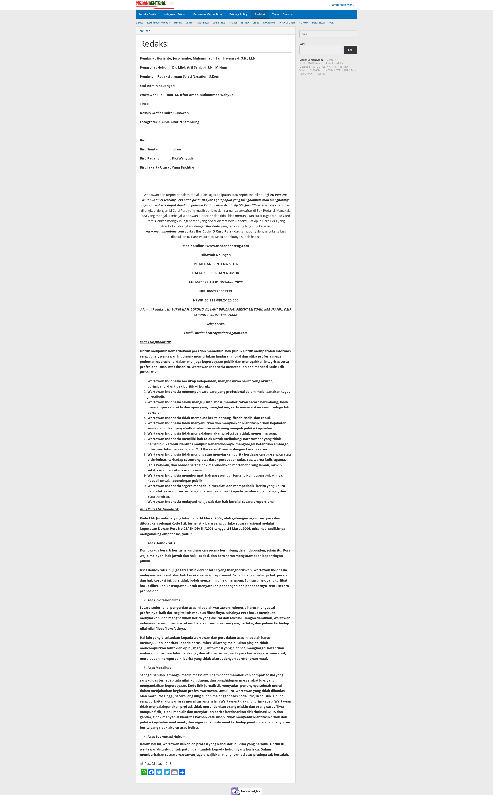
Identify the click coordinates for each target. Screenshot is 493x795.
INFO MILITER (333, 70)
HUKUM (348, 70)
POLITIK (320, 73)
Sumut (329, 63)
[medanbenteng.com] (155, 5)
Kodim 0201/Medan (310, 63)
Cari (302, 43)
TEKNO (344, 66)
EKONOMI (315, 70)
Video (302, 70)
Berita (330, 59)
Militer (340, 63)
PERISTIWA (305, 73)
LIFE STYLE (319, 66)
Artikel (332, 66)
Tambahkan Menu (342, 5)
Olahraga (304, 66)
